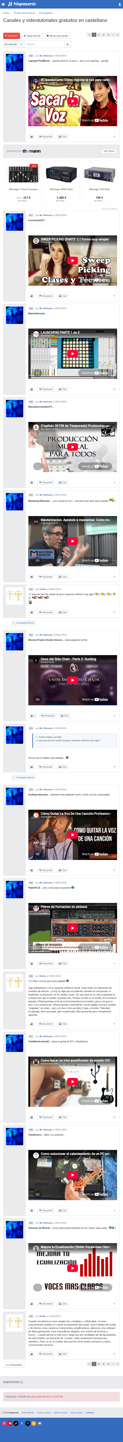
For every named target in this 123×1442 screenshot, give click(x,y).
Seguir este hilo (33, 36)
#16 (31, 56)
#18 (31, 308)
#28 (31, 1130)
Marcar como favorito (59, 36)
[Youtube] (10, 1423)
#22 (31, 635)
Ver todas (109, 151)
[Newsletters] (39, 1423)
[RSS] (33, 1423)
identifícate (24, 1396)
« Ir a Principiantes (14, 1365)
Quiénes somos (60, 1413)
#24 (31, 790)
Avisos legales (76, 1413)
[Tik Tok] (15, 1423)
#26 (31, 976)
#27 (31, 1036)
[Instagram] (4, 1423)
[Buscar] (67, 44)
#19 (31, 402)
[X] (27, 1423)
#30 (31, 1316)
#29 (31, 1223)
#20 (31, 495)
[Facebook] (21, 1423)
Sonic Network (27, 1413)
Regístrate (11, 1396)
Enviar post (12, 36)
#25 (31, 883)
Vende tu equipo (44, 1413)
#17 (31, 215)
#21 (31, 589)
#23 (31, 728)
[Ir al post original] (37, 737)
